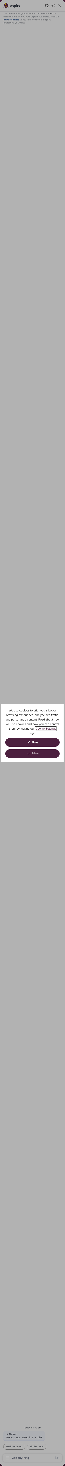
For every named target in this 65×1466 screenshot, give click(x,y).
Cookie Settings (46, 728)
